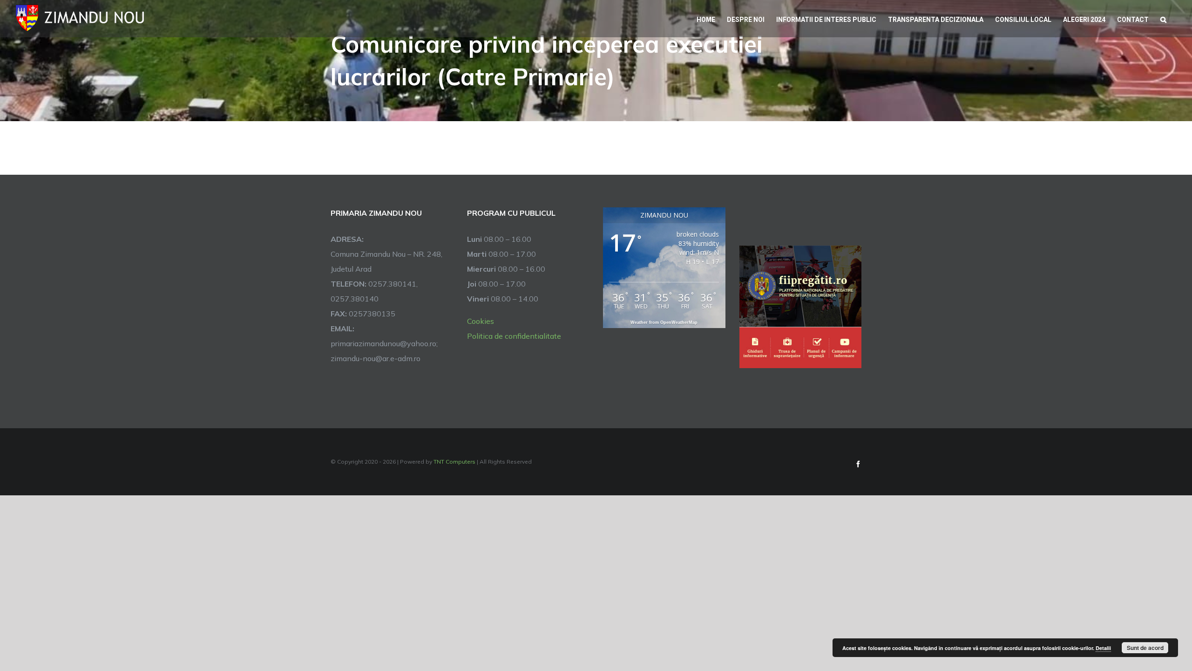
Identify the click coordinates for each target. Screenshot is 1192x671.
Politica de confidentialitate (514, 336)
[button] (1163, 18)
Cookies (480, 321)
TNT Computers (454, 461)
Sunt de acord (1145, 648)
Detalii (1103, 647)
